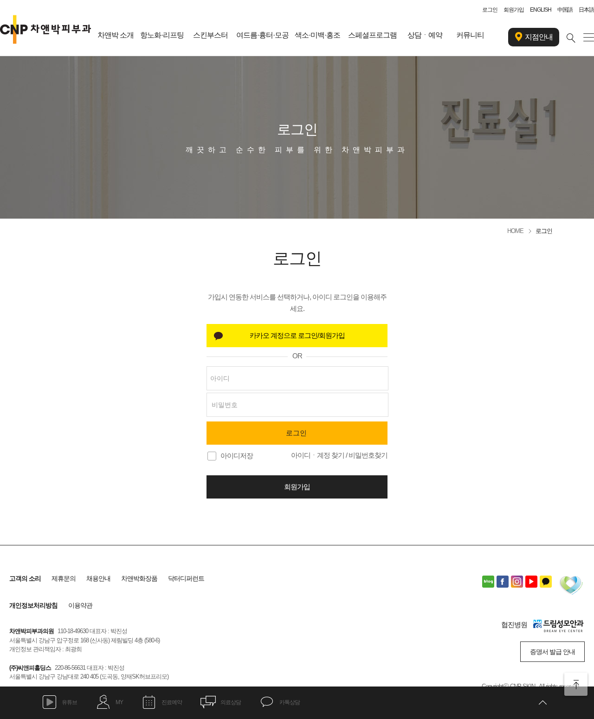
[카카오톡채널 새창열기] (546, 582)
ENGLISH (540, 9)
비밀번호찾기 (368, 455)
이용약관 (80, 605)
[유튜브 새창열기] (531, 582)
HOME (515, 230)
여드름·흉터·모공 (262, 35)
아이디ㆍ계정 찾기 (317, 455)
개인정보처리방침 (33, 605)
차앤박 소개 (115, 35)
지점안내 (539, 37)
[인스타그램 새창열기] (517, 582)
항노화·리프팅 (162, 35)
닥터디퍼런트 (186, 578)
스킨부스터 (210, 35)
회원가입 (514, 9)
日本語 (586, 9)
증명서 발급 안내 (552, 651)
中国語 (565, 9)
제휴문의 (64, 578)
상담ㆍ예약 (424, 35)
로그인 (489, 9)
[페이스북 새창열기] (503, 582)
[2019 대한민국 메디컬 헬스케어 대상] (571, 586)
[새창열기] (297, 335)
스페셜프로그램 (372, 35)
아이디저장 (236, 456)
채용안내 (98, 578)
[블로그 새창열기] (488, 582)
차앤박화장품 (139, 578)
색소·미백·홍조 (317, 35)
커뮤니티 (470, 35)
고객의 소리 (25, 578)
